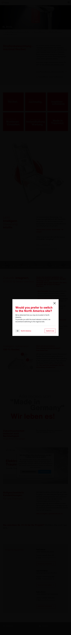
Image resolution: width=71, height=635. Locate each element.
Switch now (50, 331)
